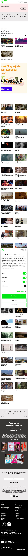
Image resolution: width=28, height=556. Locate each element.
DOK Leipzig (23, 451)
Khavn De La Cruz (18, 377)
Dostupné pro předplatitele (7, 33)
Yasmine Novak (4, 174)
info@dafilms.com (9, 534)
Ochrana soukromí (5, 507)
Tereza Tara (17, 351)
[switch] (24, 278)
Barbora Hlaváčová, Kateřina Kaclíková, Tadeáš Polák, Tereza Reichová (6, 212)
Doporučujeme (18, 507)
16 (20, 412)
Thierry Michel (3, 402)
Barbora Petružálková (5, 136)
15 (17, 412)
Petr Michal (16, 136)
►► (20, 417)
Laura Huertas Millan (18, 313)
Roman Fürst (3, 339)
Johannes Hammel (4, 313)
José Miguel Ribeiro (4, 326)
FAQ (2, 519)
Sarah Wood (17, 339)
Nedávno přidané (5, 31)
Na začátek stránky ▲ (22, 549)
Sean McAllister (3, 123)
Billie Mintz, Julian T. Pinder (5, 199)
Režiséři (16, 510)
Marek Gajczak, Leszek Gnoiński (20, 123)
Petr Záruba (3, 45)
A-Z (15, 504)
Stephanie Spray (4, 364)
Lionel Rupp (3, 389)
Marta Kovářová (17, 225)
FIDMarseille (7, 463)
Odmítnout (14, 304)
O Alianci (3, 504)
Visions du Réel (20, 463)
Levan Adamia (17, 187)
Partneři (2, 505)
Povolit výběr (14, 300)
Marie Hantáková (4, 237)
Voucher (3, 516)
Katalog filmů (4, 30)
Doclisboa (9, 451)
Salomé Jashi (17, 161)
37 (13, 414)
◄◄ (7, 417)
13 (12, 412)
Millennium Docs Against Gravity (17, 452)
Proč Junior (18, 516)
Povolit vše (14, 295)
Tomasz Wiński (3, 225)
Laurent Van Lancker (18, 364)
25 (4, 414)
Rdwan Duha (17, 174)
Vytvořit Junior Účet (20, 518)
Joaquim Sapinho (4, 351)
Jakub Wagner (17, 45)
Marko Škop (17, 212)
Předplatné (3, 515)
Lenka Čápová (3, 161)
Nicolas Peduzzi (17, 237)
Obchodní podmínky (5, 508)
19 (24, 412)
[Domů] (4, 1)
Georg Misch (17, 326)
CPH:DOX (3, 451)
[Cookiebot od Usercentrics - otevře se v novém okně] (20, 250)
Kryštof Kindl (17, 199)
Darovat (2, 518)
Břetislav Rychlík (4, 377)
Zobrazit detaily (20, 291)
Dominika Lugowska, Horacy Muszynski (19, 389)
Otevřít (22, 8)
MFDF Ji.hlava (13, 463)
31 (9, 414)
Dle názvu (3, 35)
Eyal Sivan (3, 187)
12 (10, 412)
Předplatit (6, 547)
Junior (17, 515)
